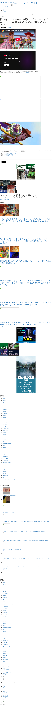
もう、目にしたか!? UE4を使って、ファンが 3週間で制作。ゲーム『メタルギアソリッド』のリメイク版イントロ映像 (26, 558)
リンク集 (4, 674)
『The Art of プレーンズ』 (8, 155)
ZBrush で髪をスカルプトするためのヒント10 (12, 549)
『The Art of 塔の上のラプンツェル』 (10, 153)
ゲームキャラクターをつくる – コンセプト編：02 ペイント (14, 577)
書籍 (3, 10)
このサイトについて (7, 669)
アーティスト (5, 13)
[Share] (1, 704)
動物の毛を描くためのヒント (8, 512)
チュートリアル (6, 6)
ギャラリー (5, 11)
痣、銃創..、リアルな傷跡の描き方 (9, 495)
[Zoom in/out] (4, 704)
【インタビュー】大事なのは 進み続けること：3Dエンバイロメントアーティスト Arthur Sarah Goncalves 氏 (24, 531)
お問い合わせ (5, 673)
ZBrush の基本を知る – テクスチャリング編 (11, 504)
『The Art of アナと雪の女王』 (9, 154)
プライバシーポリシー (7, 671)
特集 (3, 9)
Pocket (9, 27)
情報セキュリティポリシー (8, 672)
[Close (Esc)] (0, 704)
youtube (27, 72)
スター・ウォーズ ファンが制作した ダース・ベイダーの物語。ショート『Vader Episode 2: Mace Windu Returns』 (26, 540)
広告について (5, 668)
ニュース (4, 8)
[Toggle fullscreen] (3, 704)
